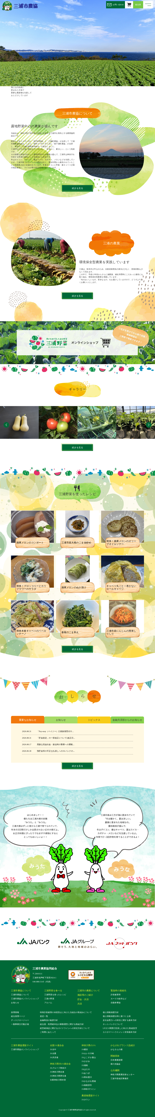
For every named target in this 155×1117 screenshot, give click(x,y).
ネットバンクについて (113, 1024)
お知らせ (15, 1002)
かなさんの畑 (117, 1049)
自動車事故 (116, 1002)
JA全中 (53, 1049)
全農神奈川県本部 (58, 1080)
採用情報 (15, 1012)
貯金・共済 (83, 999)
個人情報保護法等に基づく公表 (117, 1016)
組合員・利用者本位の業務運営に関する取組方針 (62, 1024)
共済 (80, 1004)
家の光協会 (115, 1064)
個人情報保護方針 (111, 1012)
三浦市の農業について (89, 990)
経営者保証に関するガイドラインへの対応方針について (65, 1028)
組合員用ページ (18, 1016)
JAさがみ (86, 1061)
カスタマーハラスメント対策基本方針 (120, 1032)
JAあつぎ (86, 1073)
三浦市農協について (20, 994)
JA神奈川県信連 (57, 1072)
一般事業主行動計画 (20, 1024)
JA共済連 (54, 1057)
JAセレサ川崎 (88, 1053)
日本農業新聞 (117, 1060)
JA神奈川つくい (89, 1089)
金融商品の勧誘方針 (49, 1020)
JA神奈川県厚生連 (58, 1076)
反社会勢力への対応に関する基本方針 (120, 1020)
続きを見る (77, 188)
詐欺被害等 (116, 994)
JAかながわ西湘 (89, 1081)
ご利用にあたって (48, 1032)
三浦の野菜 (49, 998)
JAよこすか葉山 (89, 1057)
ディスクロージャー (20, 1020)
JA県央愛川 (87, 1077)
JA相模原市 (87, 1085)
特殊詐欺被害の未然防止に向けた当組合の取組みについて (66, 1012)
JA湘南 (85, 1065)
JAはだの (86, 1069)
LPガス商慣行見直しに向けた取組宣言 (120, 1028)
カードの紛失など (119, 998)
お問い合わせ (118, 5)
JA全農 (53, 1053)
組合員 (138, 5)
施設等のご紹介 (85, 995)
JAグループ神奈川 (58, 1068)
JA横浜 (85, 1049)
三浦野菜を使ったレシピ (55, 994)
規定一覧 (44, 1016)
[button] (6, 425)
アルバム (48, 1002)
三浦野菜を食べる (53, 990)
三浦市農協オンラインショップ (25, 998)
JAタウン (86, 1099)
